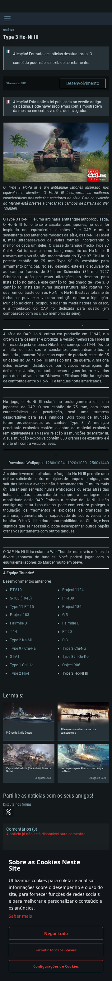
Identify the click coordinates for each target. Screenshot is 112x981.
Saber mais (20, 916)
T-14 (13, 631)
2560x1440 (99, 463)
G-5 (65, 615)
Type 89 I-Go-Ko (75, 656)
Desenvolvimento (82, 83)
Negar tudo (56, 933)
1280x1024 (55, 463)
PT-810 (16, 590)
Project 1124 (73, 590)
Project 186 (72, 607)
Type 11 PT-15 (22, 607)
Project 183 (19, 615)
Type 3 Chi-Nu (74, 648)
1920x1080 (77, 463)
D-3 (65, 640)
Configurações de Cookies (56, 966)
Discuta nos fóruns (17, 804)
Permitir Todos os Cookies (56, 950)
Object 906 (71, 665)
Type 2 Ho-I (19, 673)
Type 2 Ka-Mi (21, 640)
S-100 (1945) (21, 598)
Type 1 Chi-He (21, 665)
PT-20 (67, 631)
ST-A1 (15, 656)
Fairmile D (18, 623)
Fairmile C (70, 623)
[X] (8, 812)
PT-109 (68, 598)
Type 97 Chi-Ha (23, 648)
